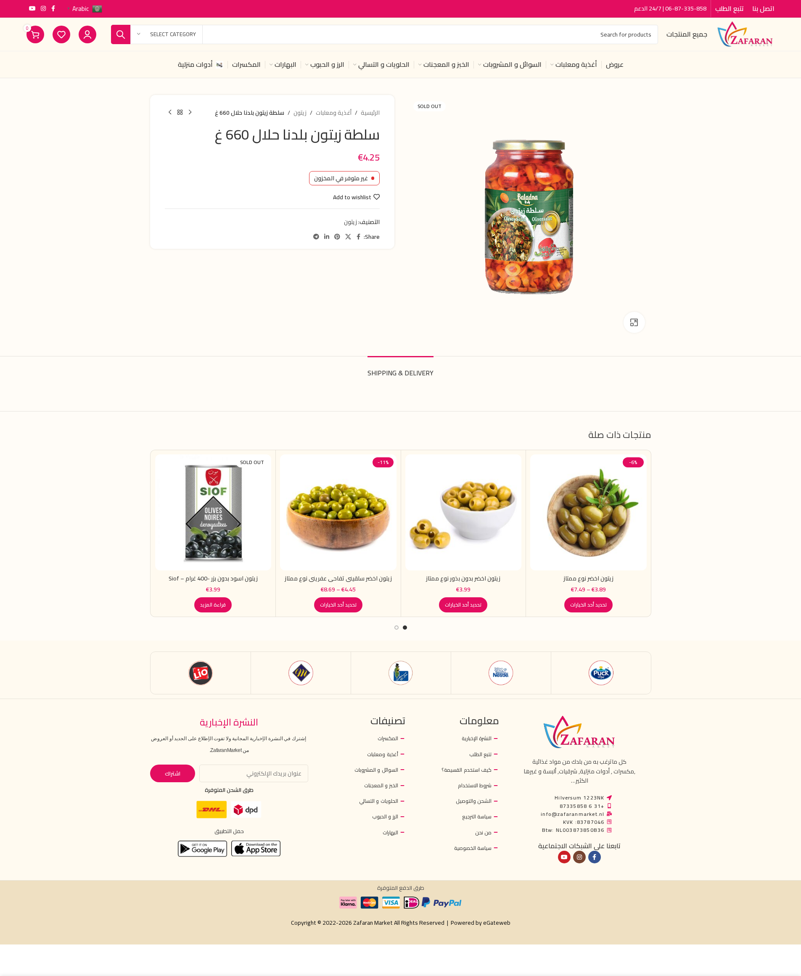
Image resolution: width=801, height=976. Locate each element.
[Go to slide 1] (405, 627)
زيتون (300, 112)
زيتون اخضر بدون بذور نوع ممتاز (463, 578)
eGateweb (496, 922)
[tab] (400, 369)
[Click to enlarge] (634, 322)
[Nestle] (501, 673)
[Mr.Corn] (401, 673)
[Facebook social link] (53, 8)
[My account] (87, 34)
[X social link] (348, 237)
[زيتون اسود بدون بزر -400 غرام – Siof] (213, 512)
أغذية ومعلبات (334, 112)
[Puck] (601, 673)
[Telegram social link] (316, 237)
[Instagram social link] (43, 8)
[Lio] (201, 673)
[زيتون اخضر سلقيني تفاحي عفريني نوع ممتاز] (338, 512)
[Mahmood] (301, 673)
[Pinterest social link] (337, 237)
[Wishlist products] (61, 34)
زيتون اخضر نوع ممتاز (588, 578)
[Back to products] (180, 113)
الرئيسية (370, 112)
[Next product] (170, 113)
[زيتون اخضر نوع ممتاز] (588, 512)
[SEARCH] (120, 34)
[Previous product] (190, 113)
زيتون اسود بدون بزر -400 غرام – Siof (213, 578)
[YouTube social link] (32, 8)
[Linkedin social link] (327, 237)
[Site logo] (745, 33)
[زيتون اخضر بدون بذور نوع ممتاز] (463, 512)
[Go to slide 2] (396, 627)
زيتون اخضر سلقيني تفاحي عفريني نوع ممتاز (338, 578)
